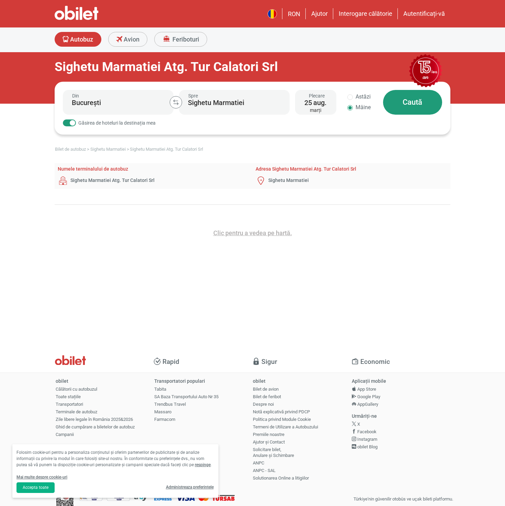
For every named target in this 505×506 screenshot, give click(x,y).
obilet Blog (367, 446)
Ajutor (319, 13)
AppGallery (367, 404)
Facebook (366, 431)
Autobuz (81, 39)
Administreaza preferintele (190, 487)
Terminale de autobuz (76, 411)
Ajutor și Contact (269, 442)
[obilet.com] (93, 19)
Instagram (366, 439)
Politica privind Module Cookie (282, 419)
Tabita (160, 389)
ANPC (258, 462)
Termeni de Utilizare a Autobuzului (285, 426)
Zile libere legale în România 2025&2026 (94, 419)
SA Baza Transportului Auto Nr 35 (186, 396)
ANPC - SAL (264, 470)
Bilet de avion (266, 389)
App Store (366, 389)
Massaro (162, 411)
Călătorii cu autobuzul (76, 389)
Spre (193, 96)
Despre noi (263, 404)
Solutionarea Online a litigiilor (281, 478)
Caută (412, 102)
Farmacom (164, 419)
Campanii (65, 434)
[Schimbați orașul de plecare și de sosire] (176, 102)
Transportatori (69, 404)
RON (294, 14)
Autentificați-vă (424, 13)
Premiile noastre (268, 434)
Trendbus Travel (170, 404)
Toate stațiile (68, 396)
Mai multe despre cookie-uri (41, 477)
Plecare (317, 96)
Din (75, 96)
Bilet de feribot (267, 396)
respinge (203, 464)
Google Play (368, 396)
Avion (130, 39)
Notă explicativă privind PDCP (281, 411)
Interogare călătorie (365, 13)
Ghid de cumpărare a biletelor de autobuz (95, 426)
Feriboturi (185, 39)
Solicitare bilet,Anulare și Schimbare (273, 452)
